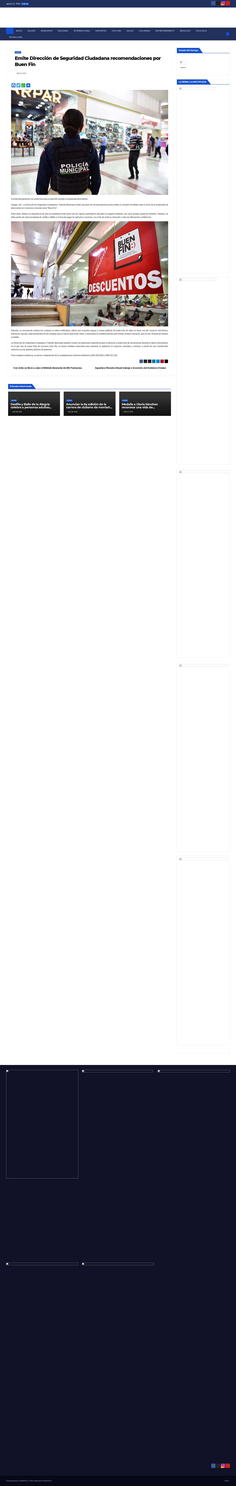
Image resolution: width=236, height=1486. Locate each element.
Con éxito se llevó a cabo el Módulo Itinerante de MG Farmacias (47, 368)
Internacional (82, 31)
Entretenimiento (165, 31)
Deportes (101, 31)
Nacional (63, 31)
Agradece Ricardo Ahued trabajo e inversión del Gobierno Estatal (130, 368)
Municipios (47, 31)
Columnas (144, 31)
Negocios (185, 31)
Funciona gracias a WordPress (17, 1481)
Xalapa (31, 31)
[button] (223, 34)
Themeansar (47, 1481)
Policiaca (201, 31)
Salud (130, 31)
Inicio (19, 31)
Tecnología (16, 37)
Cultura (116, 31)
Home (227, 1481)
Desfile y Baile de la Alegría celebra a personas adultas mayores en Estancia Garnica (31, 407)
